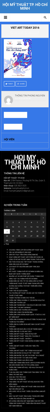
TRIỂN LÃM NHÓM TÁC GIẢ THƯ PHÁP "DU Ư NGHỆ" (26, 355)
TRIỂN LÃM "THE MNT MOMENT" (20, 307)
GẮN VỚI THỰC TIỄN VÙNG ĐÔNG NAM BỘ (23, 255)
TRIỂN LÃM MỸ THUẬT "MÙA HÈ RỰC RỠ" (23, 334)
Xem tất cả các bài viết (23, 98)
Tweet (10, 84)
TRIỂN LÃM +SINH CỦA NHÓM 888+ (21, 312)
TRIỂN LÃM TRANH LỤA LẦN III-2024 (21, 360)
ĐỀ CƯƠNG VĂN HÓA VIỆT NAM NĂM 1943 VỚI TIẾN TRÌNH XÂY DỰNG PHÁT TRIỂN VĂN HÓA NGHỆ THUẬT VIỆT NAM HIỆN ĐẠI (27, 403)
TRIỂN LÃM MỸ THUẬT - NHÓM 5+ (20, 339)
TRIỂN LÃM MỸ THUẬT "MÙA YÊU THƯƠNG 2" (24, 336)
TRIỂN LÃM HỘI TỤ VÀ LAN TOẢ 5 (20, 331)
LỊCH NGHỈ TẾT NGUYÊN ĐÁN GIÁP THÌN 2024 (24, 267)
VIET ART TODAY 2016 (25, 27)
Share (22, 84)
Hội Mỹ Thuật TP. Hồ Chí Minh (25, 6)
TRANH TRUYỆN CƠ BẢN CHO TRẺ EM (21, 298)
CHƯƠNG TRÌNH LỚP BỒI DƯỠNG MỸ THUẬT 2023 (26, 250)
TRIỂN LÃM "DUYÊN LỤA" (17, 302)
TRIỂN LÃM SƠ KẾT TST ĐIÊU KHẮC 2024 (22, 358)
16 (7, 231)
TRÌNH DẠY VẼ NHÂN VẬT (17, 379)
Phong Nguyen (18, 33)
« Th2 (6, 244)
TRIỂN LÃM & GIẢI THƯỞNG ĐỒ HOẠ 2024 (23, 310)
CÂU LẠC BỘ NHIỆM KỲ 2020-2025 (20, 252)
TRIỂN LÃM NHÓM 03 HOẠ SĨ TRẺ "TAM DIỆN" (24, 353)
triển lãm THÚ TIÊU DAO (17, 377)
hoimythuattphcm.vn (20, 188)
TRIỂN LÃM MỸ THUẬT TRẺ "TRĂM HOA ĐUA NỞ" (25, 351)
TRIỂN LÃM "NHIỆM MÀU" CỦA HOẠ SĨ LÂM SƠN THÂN (27, 305)
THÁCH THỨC (13, 288)
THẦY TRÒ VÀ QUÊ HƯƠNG (18, 291)
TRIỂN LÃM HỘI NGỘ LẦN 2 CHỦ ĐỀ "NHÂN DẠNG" (25, 329)
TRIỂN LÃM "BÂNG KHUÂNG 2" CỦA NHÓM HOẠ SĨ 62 (26, 300)
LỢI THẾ (11, 269)
